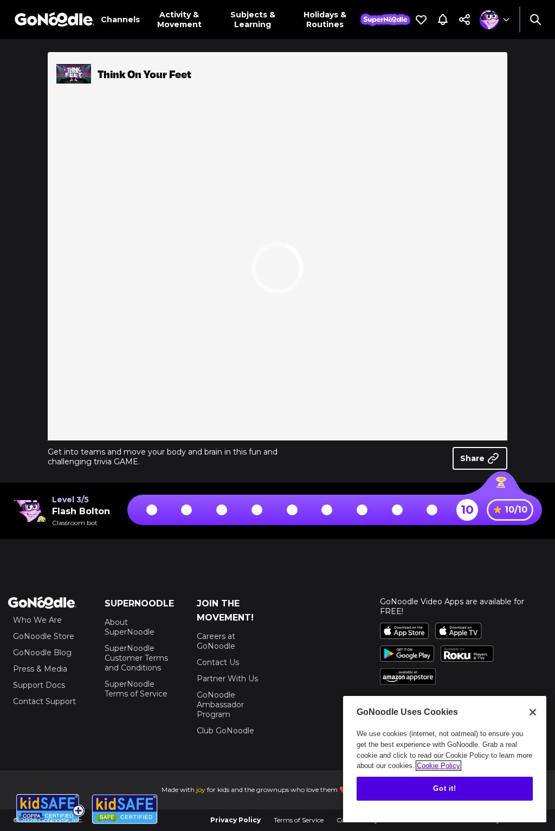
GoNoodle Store (43, 636)
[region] (444, 759)
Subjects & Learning (252, 19)
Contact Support (44, 701)
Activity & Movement (179, 19)
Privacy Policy (235, 820)
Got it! (444, 788)
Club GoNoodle (225, 731)
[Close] (533, 712)
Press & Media (40, 669)
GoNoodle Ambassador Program (220, 704)
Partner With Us (227, 678)
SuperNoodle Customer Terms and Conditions (136, 658)
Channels (120, 19)
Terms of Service (299, 820)
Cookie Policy (438, 766)
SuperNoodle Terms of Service (136, 689)
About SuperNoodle (129, 627)
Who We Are (37, 620)
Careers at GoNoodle (216, 641)
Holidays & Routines (325, 19)
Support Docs (39, 685)
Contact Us (218, 662)
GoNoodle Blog (42, 652)
